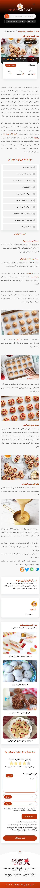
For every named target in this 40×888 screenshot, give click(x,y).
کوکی (17, 339)
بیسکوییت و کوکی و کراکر (25, 31)
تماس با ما (8, 874)
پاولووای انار (35, 137)
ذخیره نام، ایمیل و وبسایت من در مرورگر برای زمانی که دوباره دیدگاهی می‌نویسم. (20, 809)
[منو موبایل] (33, 4)
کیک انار (14, 134)
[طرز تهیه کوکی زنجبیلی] (20, 683)
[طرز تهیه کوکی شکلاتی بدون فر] (20, 711)
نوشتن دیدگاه (10, 65)
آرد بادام (30, 273)
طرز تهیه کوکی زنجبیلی (20, 684)
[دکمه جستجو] (7, 16)
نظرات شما (32, 876)
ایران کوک (12, 9)
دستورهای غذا (18, 874)
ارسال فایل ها (29, 816)
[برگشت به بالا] (20, 851)
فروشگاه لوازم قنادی (29, 874)
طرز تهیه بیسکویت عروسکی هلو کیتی (20, 741)
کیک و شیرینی (32, 59)
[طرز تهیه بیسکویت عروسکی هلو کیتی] (20, 739)
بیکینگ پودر (35, 277)
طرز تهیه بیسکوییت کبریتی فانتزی (20, 656)
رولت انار (6, 134)
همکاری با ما (8, 876)
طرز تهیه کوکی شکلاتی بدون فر (20, 712)
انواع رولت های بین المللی (15, 21)
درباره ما (24, 876)
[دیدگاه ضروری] (19, 790)
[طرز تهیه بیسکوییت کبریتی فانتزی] (20, 655)
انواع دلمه (31, 21)
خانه (37, 31)
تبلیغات (17, 876)
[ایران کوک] (20, 6)
